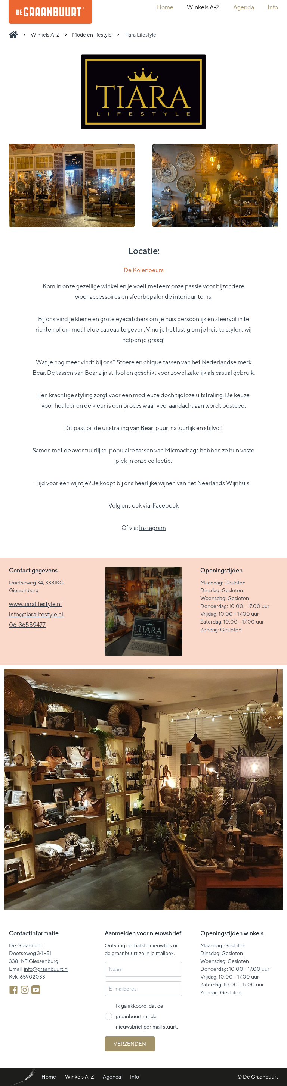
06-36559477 (27, 624)
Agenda (243, 7)
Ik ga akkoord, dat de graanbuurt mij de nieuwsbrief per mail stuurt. (147, 1016)
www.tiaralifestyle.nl (35, 604)
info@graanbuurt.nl (46, 969)
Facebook (165, 505)
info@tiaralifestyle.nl (36, 614)
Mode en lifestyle (92, 35)
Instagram (152, 527)
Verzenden (130, 1044)
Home (165, 7)
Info (273, 7)
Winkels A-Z (203, 7)
